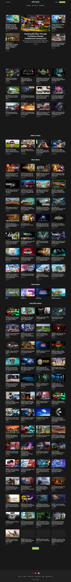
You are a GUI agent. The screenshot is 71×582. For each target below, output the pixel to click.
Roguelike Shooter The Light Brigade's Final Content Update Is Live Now (42, 175)
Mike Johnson (8, 30)
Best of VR (35, 5)
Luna (37, 99)
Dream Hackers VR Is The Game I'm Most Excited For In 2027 (58, 368)
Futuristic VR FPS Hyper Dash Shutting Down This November (27, 470)
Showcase (41, 5)
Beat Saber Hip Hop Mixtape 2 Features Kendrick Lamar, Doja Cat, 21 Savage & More (12, 26)
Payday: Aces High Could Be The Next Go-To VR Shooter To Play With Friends (58, 113)
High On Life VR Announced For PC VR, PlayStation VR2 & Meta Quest (12, 259)
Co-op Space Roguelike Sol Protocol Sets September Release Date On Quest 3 (58, 97)
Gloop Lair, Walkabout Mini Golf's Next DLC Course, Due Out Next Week (58, 402)
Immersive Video (24, 485)
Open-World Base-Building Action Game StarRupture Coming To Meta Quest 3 (58, 523)
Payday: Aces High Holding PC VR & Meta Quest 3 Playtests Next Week (27, 259)
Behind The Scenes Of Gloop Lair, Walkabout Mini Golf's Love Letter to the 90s (12, 318)
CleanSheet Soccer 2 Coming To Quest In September (43, 436)
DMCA (43, 576)
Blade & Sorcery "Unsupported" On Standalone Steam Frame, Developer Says (27, 453)
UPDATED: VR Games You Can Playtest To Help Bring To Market (58, 335)
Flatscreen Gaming (55, 450)
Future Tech (38, 148)
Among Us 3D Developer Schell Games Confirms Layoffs (11, 79)
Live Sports (23, 366)
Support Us (62, 2)
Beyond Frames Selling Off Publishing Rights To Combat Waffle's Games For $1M (27, 402)
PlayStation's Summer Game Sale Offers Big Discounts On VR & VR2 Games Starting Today (58, 541)
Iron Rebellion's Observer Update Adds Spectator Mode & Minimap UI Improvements (43, 505)
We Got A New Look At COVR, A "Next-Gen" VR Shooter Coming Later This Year (12, 242)
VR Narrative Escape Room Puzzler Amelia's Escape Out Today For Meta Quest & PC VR (12, 506)
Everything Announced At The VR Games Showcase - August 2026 (28, 242)
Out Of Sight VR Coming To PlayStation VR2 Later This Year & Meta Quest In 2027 (42, 225)
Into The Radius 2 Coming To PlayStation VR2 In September (28, 96)
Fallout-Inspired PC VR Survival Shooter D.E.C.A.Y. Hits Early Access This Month (43, 368)
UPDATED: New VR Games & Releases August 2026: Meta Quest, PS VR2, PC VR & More (58, 436)
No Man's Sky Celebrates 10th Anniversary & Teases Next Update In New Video (12, 368)
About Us (20, 576)
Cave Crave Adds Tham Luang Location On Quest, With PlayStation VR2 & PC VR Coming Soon (58, 419)
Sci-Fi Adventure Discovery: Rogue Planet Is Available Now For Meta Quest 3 (27, 318)
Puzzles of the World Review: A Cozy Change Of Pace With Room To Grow (27, 113)
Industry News (8, 77)
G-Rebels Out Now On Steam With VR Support (12, 522)
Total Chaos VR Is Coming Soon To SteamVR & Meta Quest (42, 242)
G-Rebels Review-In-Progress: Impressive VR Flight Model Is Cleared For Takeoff (58, 385)
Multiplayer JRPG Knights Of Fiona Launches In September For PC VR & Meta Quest (43, 259)
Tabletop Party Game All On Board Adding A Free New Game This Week (42, 191)
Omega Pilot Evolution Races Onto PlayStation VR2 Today (27, 275)
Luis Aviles (53, 47)
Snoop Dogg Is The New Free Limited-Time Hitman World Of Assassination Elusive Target (43, 80)
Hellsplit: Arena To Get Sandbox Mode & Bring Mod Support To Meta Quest (27, 540)
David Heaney (8, 153)
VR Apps (7, 382)
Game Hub (7, 297)
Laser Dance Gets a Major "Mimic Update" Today (58, 318)
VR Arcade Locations (55, 23)
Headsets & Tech (39, 94)
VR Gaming (7, 23)
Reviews (29, 5)
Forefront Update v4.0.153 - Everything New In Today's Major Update (12, 540)
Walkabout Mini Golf (56, 298)
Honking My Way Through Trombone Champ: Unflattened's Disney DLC (35, 36)
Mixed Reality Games (55, 256)
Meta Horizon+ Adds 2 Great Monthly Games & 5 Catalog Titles (12, 419)
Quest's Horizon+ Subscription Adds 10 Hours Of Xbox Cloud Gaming (58, 453)
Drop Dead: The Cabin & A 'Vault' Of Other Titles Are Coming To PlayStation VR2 (27, 191)
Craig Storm (23, 83)
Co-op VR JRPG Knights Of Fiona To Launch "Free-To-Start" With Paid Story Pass (27, 175)
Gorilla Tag (23, 298)
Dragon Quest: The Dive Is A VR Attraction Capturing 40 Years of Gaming (58, 26)
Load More (35, 548)
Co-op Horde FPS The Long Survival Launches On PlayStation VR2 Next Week (12, 175)
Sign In (56, 2)
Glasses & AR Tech (9, 148)
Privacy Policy (31, 576)
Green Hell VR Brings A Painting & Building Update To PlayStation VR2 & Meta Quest (12, 225)
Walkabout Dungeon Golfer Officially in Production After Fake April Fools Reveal (58, 352)
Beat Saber (38, 298)
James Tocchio (35, 43)
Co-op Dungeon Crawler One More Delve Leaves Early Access (58, 488)
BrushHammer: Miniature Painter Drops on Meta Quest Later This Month (27, 208)
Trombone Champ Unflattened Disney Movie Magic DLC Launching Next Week (42, 276)
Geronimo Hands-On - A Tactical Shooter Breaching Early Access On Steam (12, 488)
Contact (25, 576)
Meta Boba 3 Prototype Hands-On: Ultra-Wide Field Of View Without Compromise (58, 150)
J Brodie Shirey (24, 353)
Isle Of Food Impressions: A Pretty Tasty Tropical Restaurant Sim (58, 44)
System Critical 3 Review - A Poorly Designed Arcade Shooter (42, 402)
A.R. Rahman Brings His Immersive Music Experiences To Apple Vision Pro (27, 488)
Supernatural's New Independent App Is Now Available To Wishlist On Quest (26, 80)
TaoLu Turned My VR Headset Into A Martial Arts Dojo (28, 352)
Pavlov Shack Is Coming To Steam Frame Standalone (42, 452)
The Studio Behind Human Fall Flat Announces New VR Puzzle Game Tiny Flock (58, 275)
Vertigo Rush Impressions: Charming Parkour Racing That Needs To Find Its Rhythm (12, 45)
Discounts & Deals (39, 416)
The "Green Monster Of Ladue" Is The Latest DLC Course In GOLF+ (42, 335)
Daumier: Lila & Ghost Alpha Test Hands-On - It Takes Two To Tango (58, 505)
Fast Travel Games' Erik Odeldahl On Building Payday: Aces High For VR (58, 79)
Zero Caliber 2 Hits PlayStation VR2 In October (27, 224)
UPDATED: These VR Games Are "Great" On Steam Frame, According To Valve (12, 470)
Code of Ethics (38, 576)
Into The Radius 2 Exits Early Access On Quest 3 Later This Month (12, 191)
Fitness (22, 77)
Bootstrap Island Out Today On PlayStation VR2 (42, 318)
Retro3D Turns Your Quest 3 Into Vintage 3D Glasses (27, 436)
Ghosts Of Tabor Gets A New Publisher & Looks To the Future (12, 352)
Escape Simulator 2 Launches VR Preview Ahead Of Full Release (28, 419)
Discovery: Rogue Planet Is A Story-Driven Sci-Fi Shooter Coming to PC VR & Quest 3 (27, 523)
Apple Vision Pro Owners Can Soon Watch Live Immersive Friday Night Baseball (27, 368)
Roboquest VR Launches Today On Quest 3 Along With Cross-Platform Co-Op (27, 505)
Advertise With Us (49, 576)
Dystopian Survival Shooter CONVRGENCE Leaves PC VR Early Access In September (43, 208)
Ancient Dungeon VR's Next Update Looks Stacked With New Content (58, 175)
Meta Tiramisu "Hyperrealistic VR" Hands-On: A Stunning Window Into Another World (42, 151)
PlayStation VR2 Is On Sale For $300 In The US (42, 418)
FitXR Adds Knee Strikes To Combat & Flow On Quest (12, 208)
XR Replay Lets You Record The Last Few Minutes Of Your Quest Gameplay (12, 385)
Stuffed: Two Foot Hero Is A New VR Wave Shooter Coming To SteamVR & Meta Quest (27, 335)
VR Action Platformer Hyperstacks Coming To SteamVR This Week (57, 470)
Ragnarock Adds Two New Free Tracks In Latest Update (43, 540)
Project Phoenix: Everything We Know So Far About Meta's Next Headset (42, 97)
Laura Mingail (23, 371)
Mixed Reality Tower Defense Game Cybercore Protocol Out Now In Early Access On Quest (43, 471)
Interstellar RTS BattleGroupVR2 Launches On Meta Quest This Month (58, 208)
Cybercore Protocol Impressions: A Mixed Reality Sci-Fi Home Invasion (12, 402)
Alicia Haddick (54, 30)
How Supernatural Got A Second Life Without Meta (12, 113)
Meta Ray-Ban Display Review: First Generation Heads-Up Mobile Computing (12, 150)
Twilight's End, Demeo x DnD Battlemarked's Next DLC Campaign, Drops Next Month (43, 113)
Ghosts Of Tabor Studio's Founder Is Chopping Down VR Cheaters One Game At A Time (58, 191)
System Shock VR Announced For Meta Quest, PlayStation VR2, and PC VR (58, 242)
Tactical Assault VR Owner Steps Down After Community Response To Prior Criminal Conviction (43, 523)
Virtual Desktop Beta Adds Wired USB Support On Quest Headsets (27, 385)
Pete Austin (54, 388)
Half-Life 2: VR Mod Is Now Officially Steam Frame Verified (42, 385)
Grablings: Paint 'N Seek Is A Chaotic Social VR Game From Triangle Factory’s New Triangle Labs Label (12, 276)
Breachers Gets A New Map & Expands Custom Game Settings (12, 335)
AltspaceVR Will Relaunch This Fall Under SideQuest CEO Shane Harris (12, 436)
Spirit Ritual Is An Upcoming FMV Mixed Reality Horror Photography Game (58, 259)
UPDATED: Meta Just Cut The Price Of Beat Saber (43, 352)
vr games (53, 400)
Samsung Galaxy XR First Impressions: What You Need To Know (27, 150)
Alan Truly (23, 437)
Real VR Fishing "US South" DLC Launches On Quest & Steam (12, 97)
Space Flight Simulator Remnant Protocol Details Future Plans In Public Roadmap (42, 488)
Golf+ (7, 298)
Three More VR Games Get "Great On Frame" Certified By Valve (12, 453)
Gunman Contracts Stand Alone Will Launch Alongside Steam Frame (58, 225)
